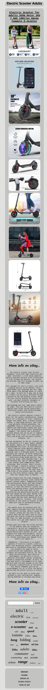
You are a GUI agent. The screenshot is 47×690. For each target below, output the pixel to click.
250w (27, 636)
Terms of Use (24, 685)
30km (35, 636)
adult (22, 611)
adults (24, 648)
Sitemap (24, 675)
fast (17, 645)
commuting (16, 657)
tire (36, 628)
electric (17, 616)
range (23, 661)
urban (12, 662)
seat (31, 627)
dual (26, 657)
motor (25, 644)
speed (30, 631)
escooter (35, 618)
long (14, 640)
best (32, 654)
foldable (17, 635)
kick (28, 617)
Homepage (24, 672)
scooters (35, 641)
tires (12, 645)
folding (25, 640)
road (32, 612)
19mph (32, 623)
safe (16, 631)
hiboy (23, 632)
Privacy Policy (24, 681)
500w (34, 649)
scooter (21, 621)
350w (15, 649)
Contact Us (24, 678)
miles (34, 644)
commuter (22, 654)
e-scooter (18, 627)
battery (33, 663)
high (39, 663)
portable (34, 657)
